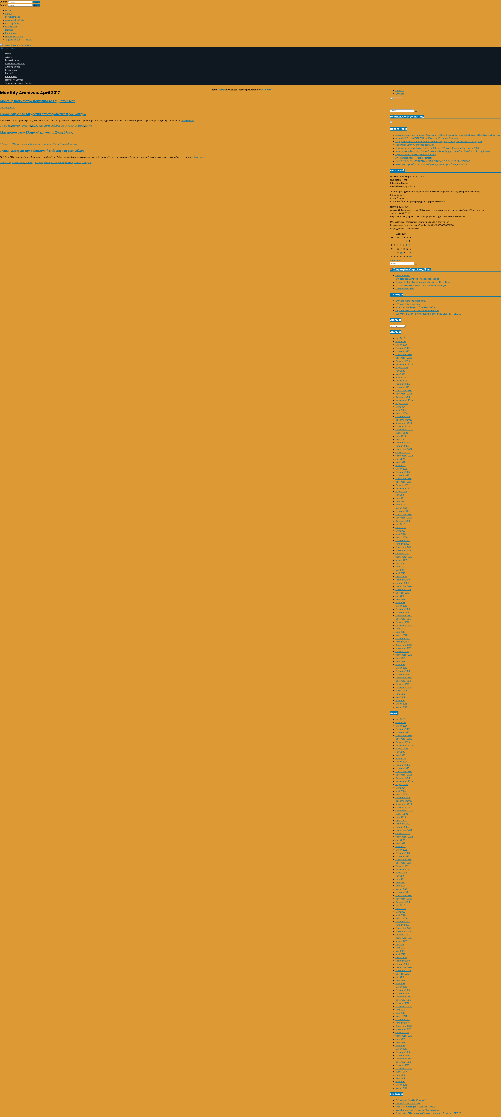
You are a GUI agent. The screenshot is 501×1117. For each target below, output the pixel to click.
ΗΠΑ (64, 125)
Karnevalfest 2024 (404, 288)
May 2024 (400, 406)
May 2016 (400, 661)
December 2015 (403, 677)
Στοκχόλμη (79, 125)
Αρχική (8, 13)
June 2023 (400, 436)
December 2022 (403, 449)
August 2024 (401, 403)
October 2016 (402, 651)
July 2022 (400, 459)
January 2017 (402, 641)
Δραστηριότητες (12, 23)
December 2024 (403, 390)
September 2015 (403, 687)
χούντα (88, 125)
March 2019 (401, 576)
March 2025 (401, 380)
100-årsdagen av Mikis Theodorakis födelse (417, 278)
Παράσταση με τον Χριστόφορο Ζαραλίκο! (414, 144)
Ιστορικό (9, 29)
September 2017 (403, 625)
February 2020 (402, 540)
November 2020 (403, 517)
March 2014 (401, 707)
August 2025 (401, 367)
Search (3, 1)
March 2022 (401, 468)
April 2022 (400, 465)
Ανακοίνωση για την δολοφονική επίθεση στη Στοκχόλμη (42, 151)
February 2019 (402, 579)
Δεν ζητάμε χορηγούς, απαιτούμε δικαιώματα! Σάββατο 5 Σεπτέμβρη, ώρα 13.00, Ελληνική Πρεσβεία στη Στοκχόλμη (448, 135)
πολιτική (16, 125)
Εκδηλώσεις (5, 125)
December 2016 (403, 645)
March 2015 (401, 703)
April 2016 (400, 664)
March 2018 (401, 605)
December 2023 (403, 419)
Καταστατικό (11, 33)
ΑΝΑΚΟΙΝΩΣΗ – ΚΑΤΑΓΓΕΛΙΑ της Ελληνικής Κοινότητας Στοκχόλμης (427, 138)
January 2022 (402, 475)
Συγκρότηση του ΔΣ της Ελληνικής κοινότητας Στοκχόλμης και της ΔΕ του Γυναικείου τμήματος (438, 141)
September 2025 (404, 364)
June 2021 (400, 498)
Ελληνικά (399, 93)
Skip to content (8, 48)
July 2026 (400, 338)
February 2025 (402, 383)
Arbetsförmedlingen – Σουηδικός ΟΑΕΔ (415, 307)
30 (410, 256)
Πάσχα (55, 144)
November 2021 (403, 481)
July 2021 (399, 494)
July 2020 (400, 524)
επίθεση (69, 162)
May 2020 (400, 530)
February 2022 (402, 472)
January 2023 (402, 445)
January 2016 (402, 674)
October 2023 (402, 426)
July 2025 (400, 370)
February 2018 (402, 609)
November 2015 (403, 680)
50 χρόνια (26, 125)
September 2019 (403, 556)
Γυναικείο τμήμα (12, 16)
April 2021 (400, 504)
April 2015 (400, 700)
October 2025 (402, 361)
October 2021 (402, 485)
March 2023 (401, 439)
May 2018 (400, 599)
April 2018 (400, 602)
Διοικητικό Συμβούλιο (15, 20)
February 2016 (402, 671)
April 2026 (400, 341)
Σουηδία (63, 144)
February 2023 (402, 442)
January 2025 (402, 387)
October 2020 (402, 521)
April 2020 (400, 534)
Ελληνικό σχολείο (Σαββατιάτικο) (410, 300)
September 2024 (404, 400)
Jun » (399, 260)
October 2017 (402, 622)
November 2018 (403, 589)
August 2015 (401, 690)
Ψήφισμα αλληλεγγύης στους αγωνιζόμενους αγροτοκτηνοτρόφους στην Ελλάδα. (432, 164)
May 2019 (400, 569)
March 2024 (401, 413)
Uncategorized (7, 107)
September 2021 (403, 488)
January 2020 (402, 543)
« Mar (393, 260)
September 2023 (404, 429)
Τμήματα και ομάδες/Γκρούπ (18, 39)
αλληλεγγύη (5, 162)
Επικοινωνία (11, 26)
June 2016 (400, 658)
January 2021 (402, 511)
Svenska (399, 90)
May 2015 (400, 697)
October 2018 (402, 592)
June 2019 (400, 566)
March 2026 (401, 344)
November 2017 (403, 618)
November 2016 (403, 648)
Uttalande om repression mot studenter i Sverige (420, 285)
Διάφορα (4, 144)
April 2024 (400, 410)
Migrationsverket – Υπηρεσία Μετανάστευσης (417, 310)
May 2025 (400, 374)
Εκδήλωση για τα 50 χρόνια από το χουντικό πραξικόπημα (43, 114)
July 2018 (399, 596)
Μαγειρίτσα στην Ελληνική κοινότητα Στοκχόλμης (36, 132)
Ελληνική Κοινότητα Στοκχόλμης (412, 269)
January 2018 (402, 612)
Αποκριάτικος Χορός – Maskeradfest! (413, 157)
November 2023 (403, 423)
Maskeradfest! (402, 275)
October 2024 (402, 397)
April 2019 (400, 573)
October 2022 (402, 452)
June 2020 (400, 527)
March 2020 (401, 537)
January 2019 (402, 583)
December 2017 (403, 615)
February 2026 (402, 348)
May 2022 (400, 462)
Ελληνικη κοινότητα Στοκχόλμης (46, 125)
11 (394, 248)
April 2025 (400, 377)
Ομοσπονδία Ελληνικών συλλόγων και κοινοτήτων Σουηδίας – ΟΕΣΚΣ (428, 313)
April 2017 (400, 631)
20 (401, 252)
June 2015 (400, 693)
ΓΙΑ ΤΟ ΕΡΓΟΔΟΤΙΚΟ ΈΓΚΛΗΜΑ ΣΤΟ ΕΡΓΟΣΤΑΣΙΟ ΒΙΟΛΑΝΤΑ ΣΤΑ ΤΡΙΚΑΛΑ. (432, 161)
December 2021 (403, 478)
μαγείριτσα (47, 144)
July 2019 (399, 563)
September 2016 (403, 654)
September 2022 (404, 455)
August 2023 (401, 432)
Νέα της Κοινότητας (14, 36)
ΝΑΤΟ (71, 125)
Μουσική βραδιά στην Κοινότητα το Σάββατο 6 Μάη (38, 101)
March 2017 (401, 635)
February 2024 (402, 416)
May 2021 (400, 501)
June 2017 (400, 628)
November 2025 (403, 357)
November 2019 (403, 550)
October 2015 (402, 684)
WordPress (265, 89)
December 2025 (403, 354)
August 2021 (401, 491)
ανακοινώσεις (18, 162)
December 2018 (403, 586)
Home (8, 10)
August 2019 (401, 560)
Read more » (187, 120)
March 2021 (401, 507)
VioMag (222, 89)
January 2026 (402, 351)
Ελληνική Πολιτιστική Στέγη (408, 304)
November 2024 (403, 393)
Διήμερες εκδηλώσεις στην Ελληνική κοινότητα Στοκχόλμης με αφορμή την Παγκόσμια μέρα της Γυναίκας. (443, 151)
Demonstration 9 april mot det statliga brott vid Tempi (423, 282)
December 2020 (403, 514)
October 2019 (402, 553)
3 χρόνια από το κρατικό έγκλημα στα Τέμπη (415, 154)
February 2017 (402, 638)
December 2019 (403, 547)
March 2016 (401, 667)
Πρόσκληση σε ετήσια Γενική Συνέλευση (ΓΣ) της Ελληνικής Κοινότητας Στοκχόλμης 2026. (437, 148)
